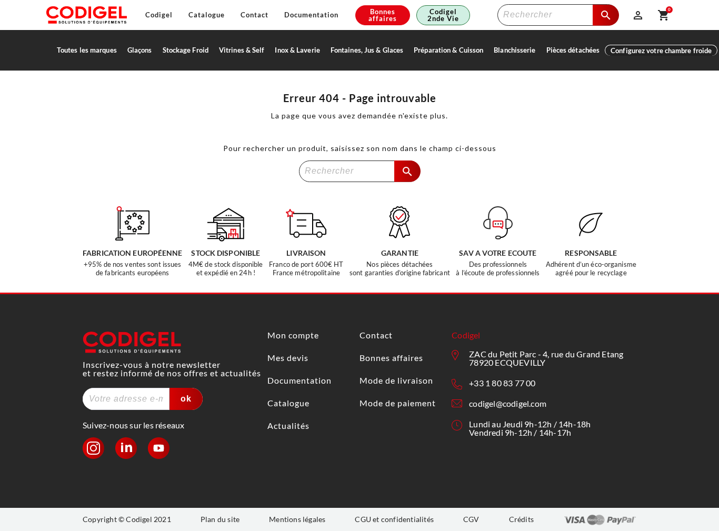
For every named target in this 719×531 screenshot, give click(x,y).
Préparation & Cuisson (448, 50)
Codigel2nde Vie (443, 15)
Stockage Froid (185, 50)
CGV (471, 519)
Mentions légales (297, 519)
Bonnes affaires (382, 15)
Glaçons (139, 50)
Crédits (521, 519)
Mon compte (293, 335)
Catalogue (206, 15)
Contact (254, 15)
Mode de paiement (397, 403)
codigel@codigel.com (507, 403)
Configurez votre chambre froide (661, 50)
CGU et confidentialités (394, 519)
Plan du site (220, 519)
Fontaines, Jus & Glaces (367, 50)
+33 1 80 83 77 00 (502, 383)
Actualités (288, 425)
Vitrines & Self (242, 50)
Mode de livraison (396, 380)
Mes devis (287, 358)
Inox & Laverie (297, 50)
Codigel (159, 15)
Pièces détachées (573, 50)
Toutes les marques (87, 50)
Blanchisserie (514, 50)
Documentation (311, 15)
